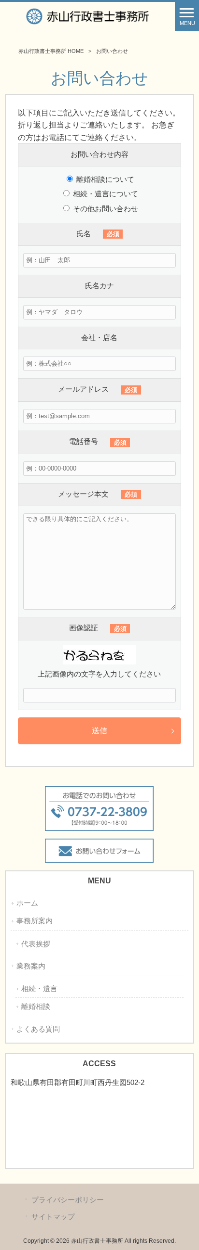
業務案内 (30, 966)
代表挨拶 (35, 944)
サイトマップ (53, 1217)
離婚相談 (35, 1006)
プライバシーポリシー (67, 1200)
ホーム (27, 903)
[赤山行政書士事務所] (87, 16)
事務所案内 (34, 921)
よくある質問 (38, 1029)
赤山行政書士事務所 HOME (51, 51)
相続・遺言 (39, 989)
